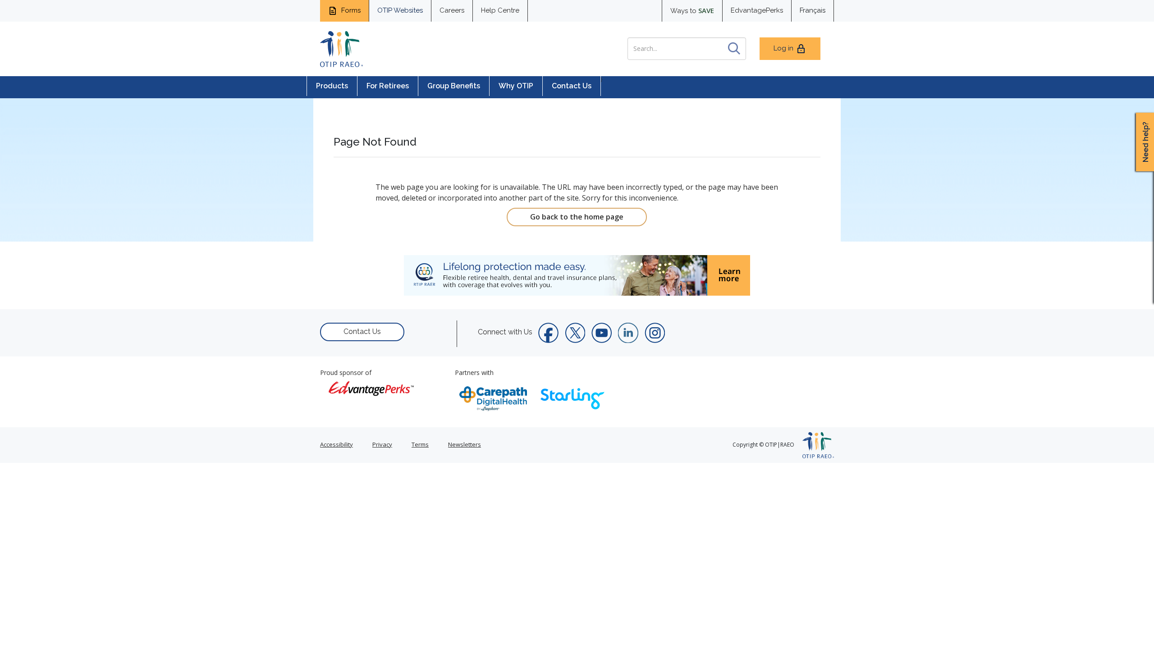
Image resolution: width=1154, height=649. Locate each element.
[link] (577, 275)
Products (332, 86)
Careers (452, 10)
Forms (350, 10)
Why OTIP (516, 86)
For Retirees (387, 86)
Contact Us (571, 86)
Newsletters (464, 444)
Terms (420, 444)
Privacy (382, 444)
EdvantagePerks (757, 10)
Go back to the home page (576, 217)
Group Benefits (453, 86)
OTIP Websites (400, 10)
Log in (783, 48)
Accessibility (336, 444)
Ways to (692, 10)
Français (812, 10)
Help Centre (500, 10)
